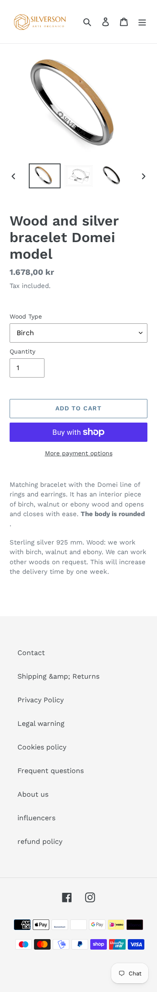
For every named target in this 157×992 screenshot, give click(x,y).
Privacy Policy (40, 700)
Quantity (22, 351)
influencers (36, 818)
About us (32, 794)
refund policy (39, 841)
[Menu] (142, 21)
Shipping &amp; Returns (58, 676)
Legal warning (41, 723)
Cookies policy (41, 747)
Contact (31, 653)
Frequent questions (50, 771)
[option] (44, 176)
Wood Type (26, 316)
